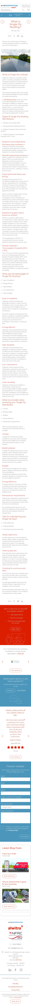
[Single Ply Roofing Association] (15, 939)
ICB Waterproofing (10, 99)
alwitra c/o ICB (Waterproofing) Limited (9, 6)
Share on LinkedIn (22, 36)
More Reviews (15, 757)
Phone (3, 790)
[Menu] (28, 10)
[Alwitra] (15, 931)
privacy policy (18, 997)
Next (29, 15)
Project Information (7, 811)
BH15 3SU (19, 960)
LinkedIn (10, 970)
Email (2, 783)
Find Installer (25, 836)
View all (20, 654)
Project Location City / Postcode (11, 797)
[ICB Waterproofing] (15, 924)
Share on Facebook (14, 36)
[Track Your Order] (15, 873)
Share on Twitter (18, 36)
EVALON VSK (15, 743)
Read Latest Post (9, 876)
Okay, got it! (15, 1001)
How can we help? (6, 804)
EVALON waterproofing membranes (14, 155)
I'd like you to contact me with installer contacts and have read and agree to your (17, 828)
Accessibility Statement (15, 987)
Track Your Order (9, 854)
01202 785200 (23, 10)
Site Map (15, 983)
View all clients (15, 670)
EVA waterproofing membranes (12, 144)
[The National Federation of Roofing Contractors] (16, 935)
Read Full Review (15, 740)
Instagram (21, 970)
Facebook (15, 970)
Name (3, 776)
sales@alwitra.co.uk (17, 948)
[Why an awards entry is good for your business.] (15, 904)
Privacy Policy (13, 830)
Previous (1, 15)
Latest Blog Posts (12, 848)
